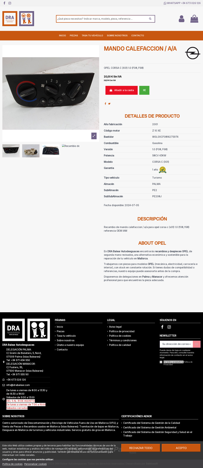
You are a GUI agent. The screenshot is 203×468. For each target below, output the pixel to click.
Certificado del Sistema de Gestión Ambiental (149, 427)
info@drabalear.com (18, 385)
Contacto (62, 349)
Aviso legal (115, 326)
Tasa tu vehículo (66, 335)
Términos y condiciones (123, 340)
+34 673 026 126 (191, 3)
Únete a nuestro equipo (70, 345)
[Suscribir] (196, 344)
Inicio (60, 326)
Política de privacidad (121, 331)
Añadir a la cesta (124, 90)
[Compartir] (105, 103)
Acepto (181, 448)
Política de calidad (120, 345)
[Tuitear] (109, 103)
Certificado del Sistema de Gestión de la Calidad (151, 423)
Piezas (60, 331)
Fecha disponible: (114, 205)
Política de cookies (120, 335)
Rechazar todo (140, 448)
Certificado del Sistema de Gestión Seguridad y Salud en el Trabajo (157, 433)
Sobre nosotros (65, 340)
